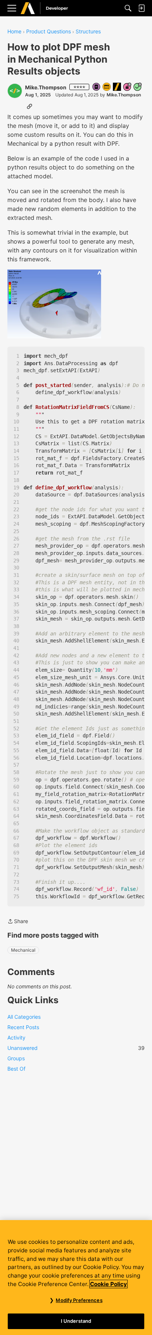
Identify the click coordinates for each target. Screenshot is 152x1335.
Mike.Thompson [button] (45, 87)
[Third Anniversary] (127, 87)
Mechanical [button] (23, 950)
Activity (16, 1037)
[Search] (128, 8)
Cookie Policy (108, 1284)
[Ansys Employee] (117, 87)
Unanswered (76, 1048)
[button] (14, 90)
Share (17, 922)
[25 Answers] (138, 87)
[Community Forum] (52, 8)
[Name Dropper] (96, 87)
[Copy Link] (29, 106)
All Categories (24, 1017)
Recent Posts (23, 1027)
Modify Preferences (79, 1300)
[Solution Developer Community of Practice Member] (107, 87)
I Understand (76, 1321)
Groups (16, 1058)
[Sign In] (141, 8)
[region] (76, 1277)
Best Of (16, 1068)
